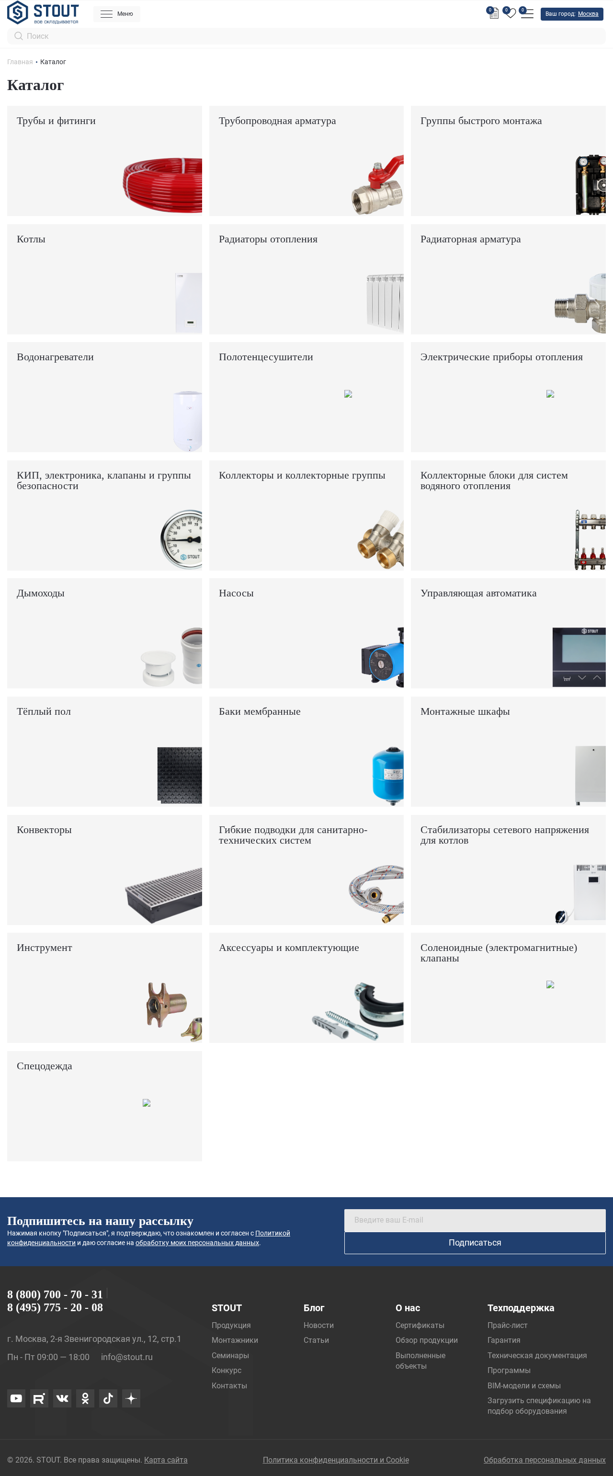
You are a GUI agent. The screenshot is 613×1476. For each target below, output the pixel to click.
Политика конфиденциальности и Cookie (336, 1460)
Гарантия (504, 1340)
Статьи (316, 1340)
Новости (319, 1325)
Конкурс (226, 1370)
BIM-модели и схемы (524, 1385)
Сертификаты (420, 1325)
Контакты (229, 1385)
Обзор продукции (427, 1340)
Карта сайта (166, 1460)
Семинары (230, 1355)
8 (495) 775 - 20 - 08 (55, 1307)
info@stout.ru (127, 1357)
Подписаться (475, 1242)
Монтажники (235, 1340)
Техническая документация (537, 1355)
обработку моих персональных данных (197, 1243)
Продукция (231, 1325)
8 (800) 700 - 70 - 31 (55, 1294)
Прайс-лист (508, 1325)
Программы (509, 1370)
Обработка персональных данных (545, 1460)
